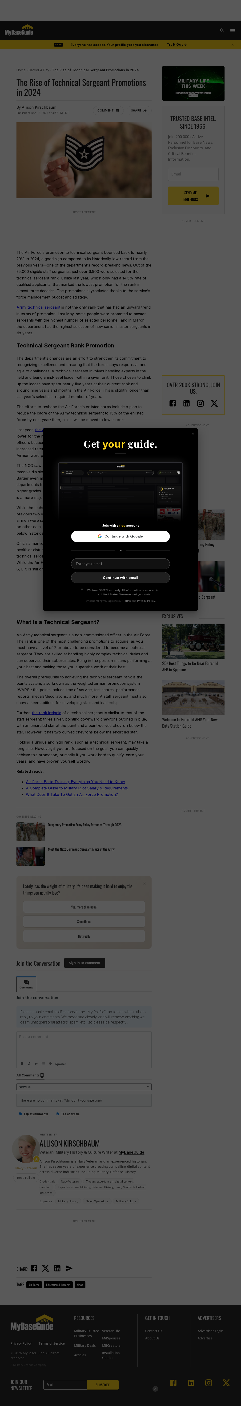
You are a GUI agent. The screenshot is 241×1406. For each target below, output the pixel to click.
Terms (127, 600)
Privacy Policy (146, 600)
